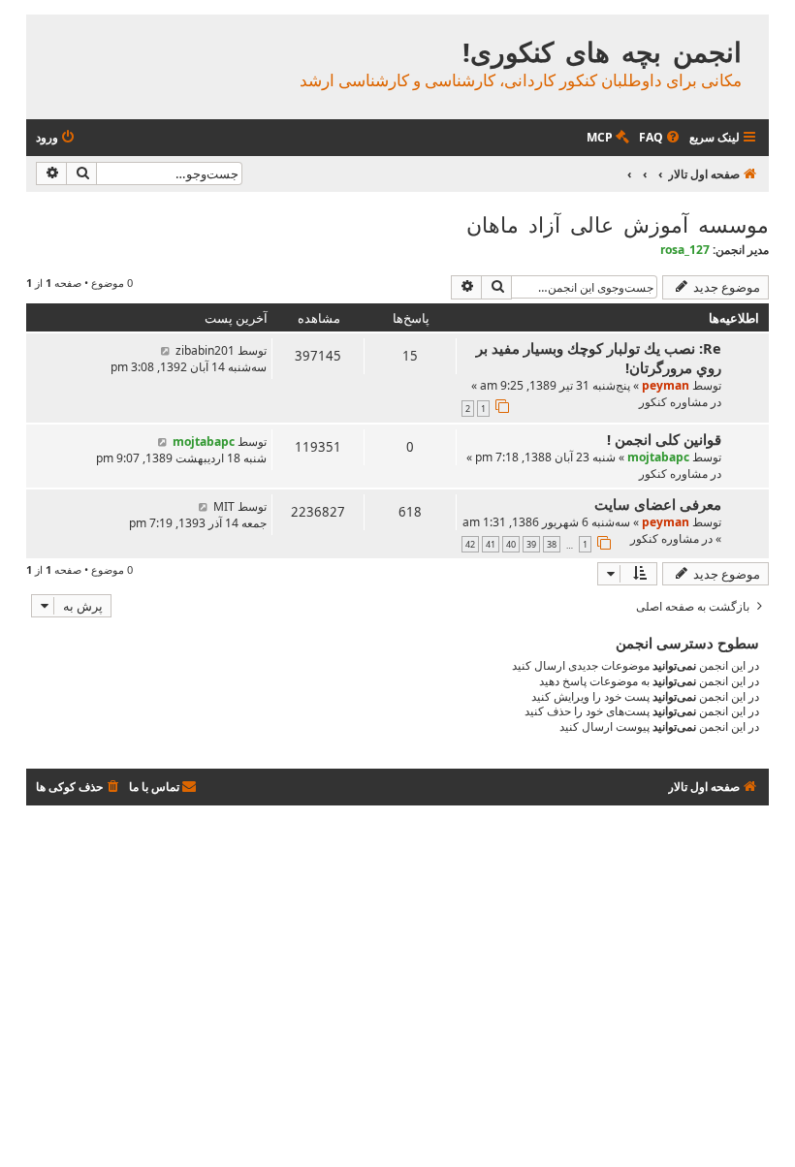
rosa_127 (685, 249)
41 (490, 544)
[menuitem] (661, 138)
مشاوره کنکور (673, 402)
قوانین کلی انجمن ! (664, 439)
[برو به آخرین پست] (165, 350)
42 (470, 544)
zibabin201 (205, 350)
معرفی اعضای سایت (657, 504)
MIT (224, 506)
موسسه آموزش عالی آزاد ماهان (617, 223)
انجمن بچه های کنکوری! (602, 52)
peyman (665, 385)
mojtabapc (658, 457)
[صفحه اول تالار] (753, 31)
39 (531, 544)
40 (511, 544)
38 (551, 544)
